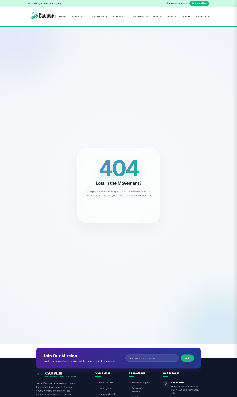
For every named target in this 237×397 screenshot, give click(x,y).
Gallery (186, 16)
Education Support (141, 382)
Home (62, 16)
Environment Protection (138, 390)
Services (118, 16)
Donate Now (201, 3)
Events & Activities (164, 16)
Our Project (138, 16)
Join (187, 358)
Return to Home (120, 207)
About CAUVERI (106, 382)
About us (77, 16)
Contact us (203, 16)
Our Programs (99, 16)
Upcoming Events (107, 394)
